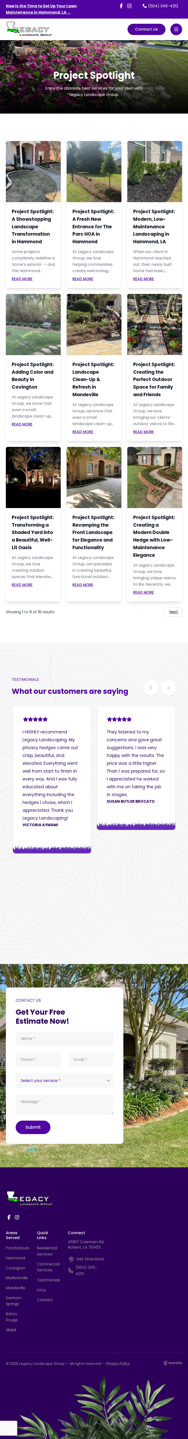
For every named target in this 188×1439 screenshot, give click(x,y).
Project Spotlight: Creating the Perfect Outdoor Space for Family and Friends (154, 379)
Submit (33, 1127)
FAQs (41, 1290)
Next (173, 612)
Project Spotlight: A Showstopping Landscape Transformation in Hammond (33, 226)
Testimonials (48, 1280)
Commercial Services (48, 1267)
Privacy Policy (118, 1363)
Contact (45, 1299)
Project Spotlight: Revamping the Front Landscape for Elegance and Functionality (93, 532)
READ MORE (22, 278)
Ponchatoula (17, 1248)
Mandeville (15, 1287)
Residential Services (47, 1251)
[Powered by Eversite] (173, 1363)
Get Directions (90, 1259)
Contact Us (146, 29)
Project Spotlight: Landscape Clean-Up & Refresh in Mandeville (93, 379)
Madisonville (17, 1277)
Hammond (15, 1258)
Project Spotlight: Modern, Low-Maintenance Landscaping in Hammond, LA (154, 226)
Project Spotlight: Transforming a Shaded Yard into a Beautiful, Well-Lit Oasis (33, 532)
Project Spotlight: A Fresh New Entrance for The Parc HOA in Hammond (93, 226)
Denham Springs (14, 1301)
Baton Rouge (12, 1317)
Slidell (11, 1330)
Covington (15, 1268)
